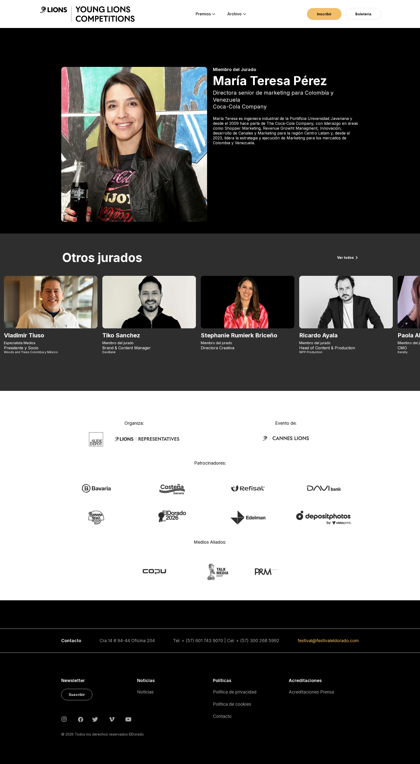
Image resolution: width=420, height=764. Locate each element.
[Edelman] (248, 517)
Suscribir (77, 694)
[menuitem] (203, 14)
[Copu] (159, 571)
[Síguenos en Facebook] (80, 719)
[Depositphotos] (323, 517)
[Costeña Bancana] (172, 488)
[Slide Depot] (96, 439)
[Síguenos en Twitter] (95, 718)
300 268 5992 (264, 640)
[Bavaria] (96, 488)
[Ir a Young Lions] (87, 14)
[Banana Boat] (96, 517)
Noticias (145, 691)
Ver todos (345, 257)
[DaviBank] (323, 487)
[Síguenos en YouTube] (128, 718)
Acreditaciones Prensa (311, 691)
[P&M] (260, 571)
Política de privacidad (234, 691)
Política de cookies (232, 704)
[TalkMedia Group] (209, 571)
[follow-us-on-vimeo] (111, 718)
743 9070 (213, 640)
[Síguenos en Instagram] (64, 718)
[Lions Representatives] (147, 439)
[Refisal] (248, 487)
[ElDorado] (172, 516)
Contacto (222, 716)
